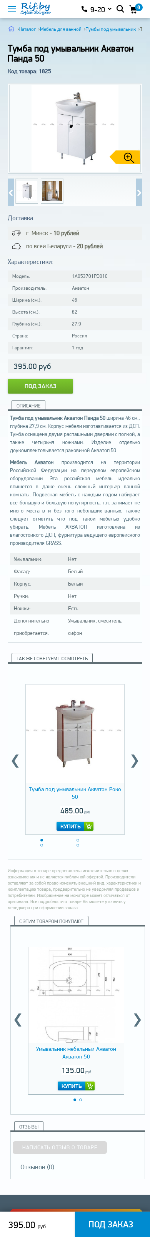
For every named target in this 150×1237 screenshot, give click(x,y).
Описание (28, 406)
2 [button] (78, 840)
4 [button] (78, 845)
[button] (133, 128)
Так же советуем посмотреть (52, 658)
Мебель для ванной (61, 29)
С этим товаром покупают (51, 921)
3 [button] (41, 845)
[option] (75, 758)
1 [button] (41, 840)
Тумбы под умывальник (111, 29)
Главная (11, 28)
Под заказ (41, 386)
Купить (70, 826)
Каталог (27, 29)
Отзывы (28, 1127)
